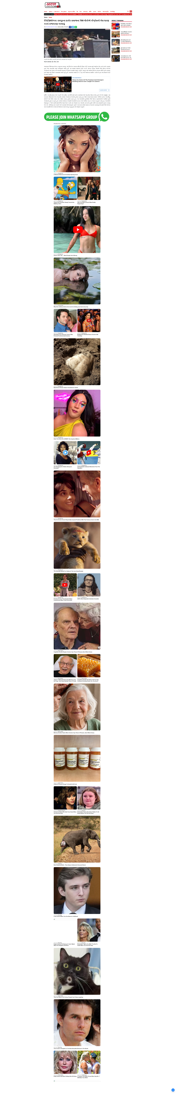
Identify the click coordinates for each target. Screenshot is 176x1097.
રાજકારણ (85, 11)
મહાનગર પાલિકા (71, 11)
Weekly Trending (117, 20)
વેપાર (81, 11)
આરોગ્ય (99, 11)
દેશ (77, 11)
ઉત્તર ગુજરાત (64, 11)
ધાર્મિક (90, 11)
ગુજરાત (50, 11)
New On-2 (56, 11)
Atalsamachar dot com (51, 26)
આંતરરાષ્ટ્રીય (106, 11)
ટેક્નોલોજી (112, 11)
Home (45, 11)
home (50, 17)
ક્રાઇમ (94, 11)
